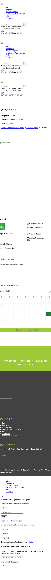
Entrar (31, 542)
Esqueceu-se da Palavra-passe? (12, 521)
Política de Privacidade (10, 436)
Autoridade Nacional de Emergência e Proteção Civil (22, 449)
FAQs (8, 16)
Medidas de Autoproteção (15, 14)
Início (8, 7)
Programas (10, 10)
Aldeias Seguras (12, 12)
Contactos (9, 18)
